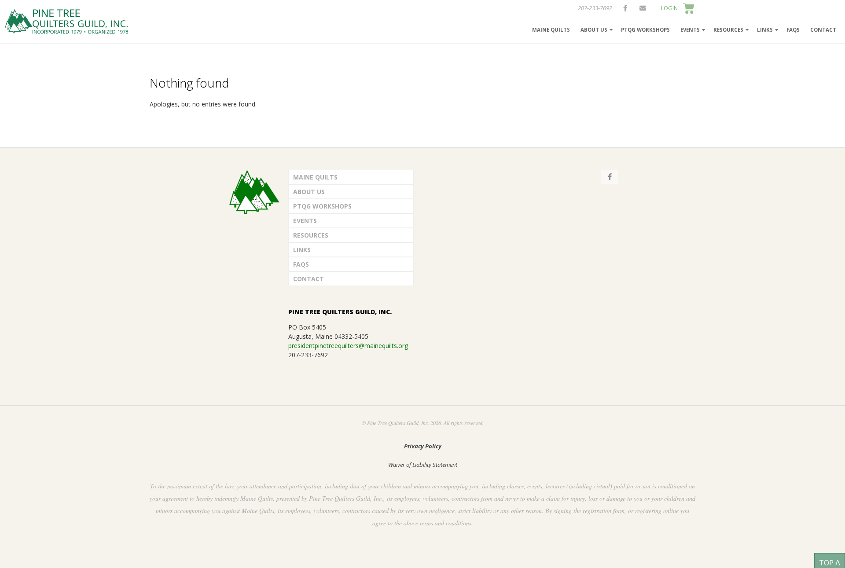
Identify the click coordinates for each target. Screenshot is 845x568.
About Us (593, 29)
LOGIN (669, 8)
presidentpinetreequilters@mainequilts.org (348, 345)
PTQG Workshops (645, 29)
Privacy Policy (422, 446)
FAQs (793, 29)
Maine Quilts (551, 29)
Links (765, 29)
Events (690, 29)
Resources (728, 29)
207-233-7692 (595, 8)
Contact (823, 29)
